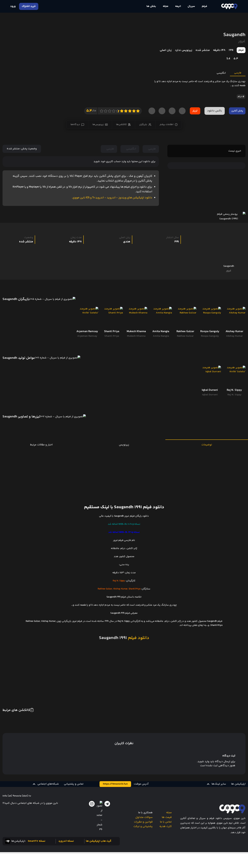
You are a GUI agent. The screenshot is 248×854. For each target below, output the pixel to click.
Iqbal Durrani (210, 395)
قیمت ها (167, 817)
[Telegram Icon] (107, 804)
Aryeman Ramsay (87, 336)
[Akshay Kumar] (234, 318)
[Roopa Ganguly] (210, 318)
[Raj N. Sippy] (234, 377)
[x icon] (99, 816)
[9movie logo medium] (229, 6)
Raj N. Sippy (234, 395)
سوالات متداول (144, 817)
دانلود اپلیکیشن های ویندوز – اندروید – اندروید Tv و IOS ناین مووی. (112, 197)
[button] (216, 784)
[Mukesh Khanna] (136, 318)
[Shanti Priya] (112, 318)
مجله (169, 813)
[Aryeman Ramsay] (87, 318)
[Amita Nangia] (161, 318)
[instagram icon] (92, 804)
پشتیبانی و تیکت (143, 826)
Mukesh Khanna (136, 336)
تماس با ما (166, 822)
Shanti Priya (111, 336)
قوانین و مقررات (143, 822)
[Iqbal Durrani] (210, 377)
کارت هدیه (165, 826)
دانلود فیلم (138, 638)
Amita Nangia (161, 336)
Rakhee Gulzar (185, 336)
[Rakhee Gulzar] (185, 318)
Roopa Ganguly (210, 336)
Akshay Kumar (234, 336)
